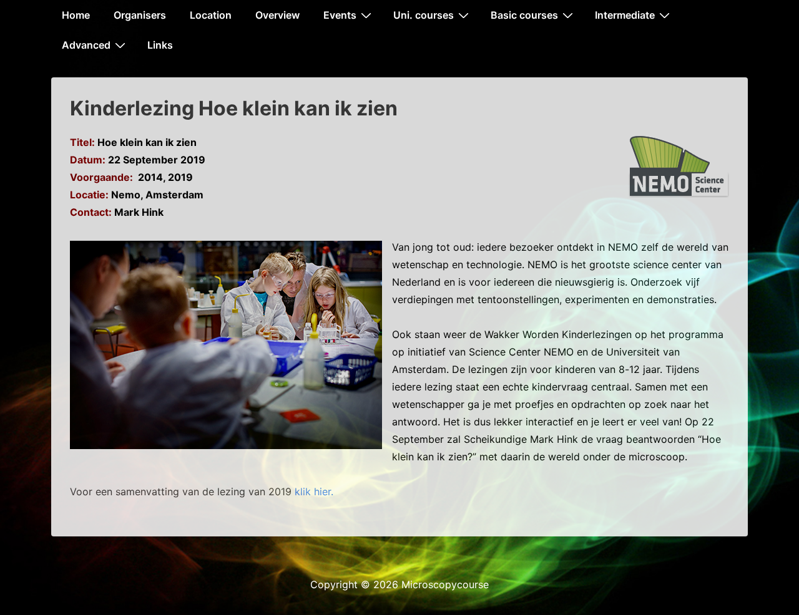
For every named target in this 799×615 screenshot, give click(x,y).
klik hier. (314, 491)
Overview (277, 15)
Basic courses (524, 15)
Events (339, 15)
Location (211, 15)
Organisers (140, 15)
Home (76, 15)
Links (160, 45)
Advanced (86, 45)
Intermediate (625, 15)
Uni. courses (423, 15)
